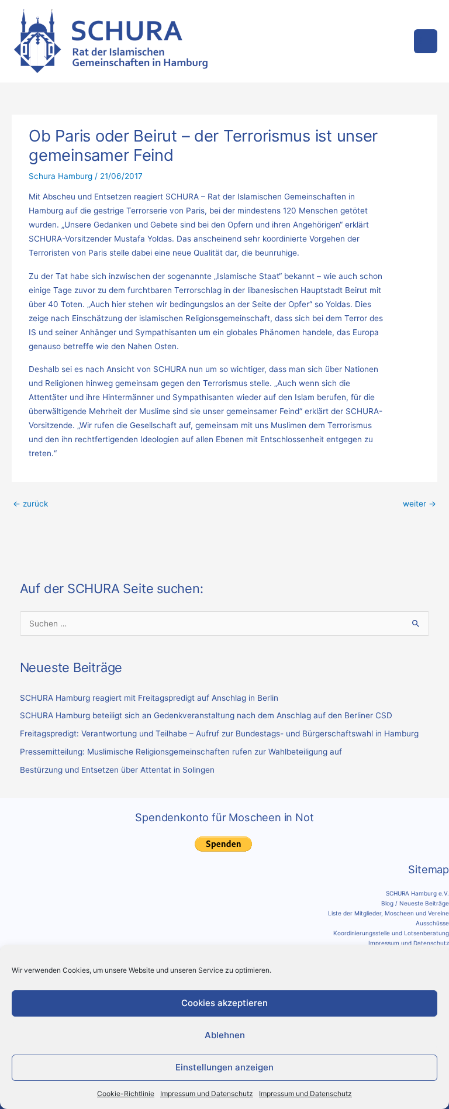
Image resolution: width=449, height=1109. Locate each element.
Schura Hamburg (60, 176)
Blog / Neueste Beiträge (415, 903)
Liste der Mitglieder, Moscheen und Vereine (388, 913)
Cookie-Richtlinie (125, 1093)
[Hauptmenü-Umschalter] (426, 41)
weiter (419, 503)
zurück (30, 503)
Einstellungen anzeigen (224, 1067)
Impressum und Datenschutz (206, 1093)
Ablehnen (225, 1035)
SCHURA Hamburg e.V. (417, 893)
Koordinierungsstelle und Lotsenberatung (391, 932)
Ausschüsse (432, 923)
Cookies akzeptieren (224, 1002)
